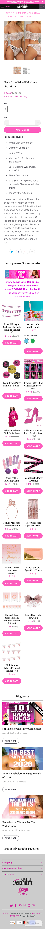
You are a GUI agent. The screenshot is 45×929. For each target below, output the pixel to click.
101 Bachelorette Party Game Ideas (21, 728)
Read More (10, 741)
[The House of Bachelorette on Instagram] (29, 905)
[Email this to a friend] (32, 251)
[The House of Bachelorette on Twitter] (11, 905)
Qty (5, 117)
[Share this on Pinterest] (25, 251)
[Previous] (6, 44)
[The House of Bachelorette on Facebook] (16, 905)
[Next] (39, 44)
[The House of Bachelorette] (22, 6)
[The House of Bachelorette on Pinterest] (24, 905)
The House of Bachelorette (20, 913)
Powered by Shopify (28, 916)
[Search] (35, 6)
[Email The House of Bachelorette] (33, 905)
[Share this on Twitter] (12, 251)
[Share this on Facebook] (19, 251)
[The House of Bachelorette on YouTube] (20, 905)
